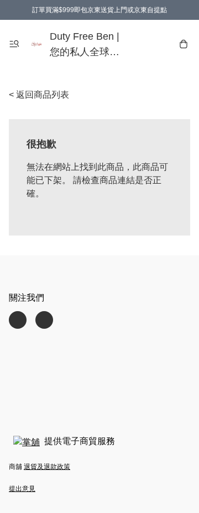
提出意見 (22, 489)
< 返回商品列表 (39, 94)
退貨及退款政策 (47, 467)
